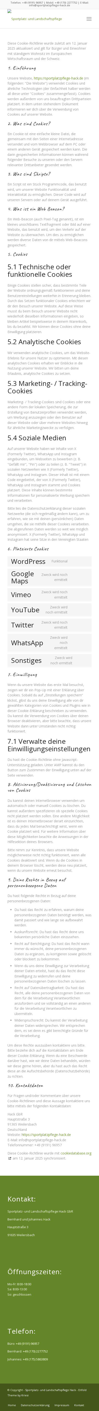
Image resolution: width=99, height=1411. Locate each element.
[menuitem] (78, 18)
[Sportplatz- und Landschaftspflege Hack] (41, 18)
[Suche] (78, 18)
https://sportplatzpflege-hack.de (58, 78)
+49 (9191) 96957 (27, 1343)
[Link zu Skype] (88, 1400)
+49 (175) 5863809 (35, 1359)
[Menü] (89, 19)
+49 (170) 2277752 (35, 1351)
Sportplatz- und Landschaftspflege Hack (50, 1390)
